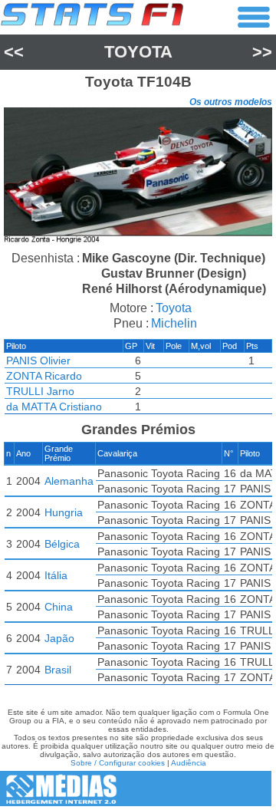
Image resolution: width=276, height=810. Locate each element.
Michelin (174, 323)
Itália (55, 575)
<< (14, 51)
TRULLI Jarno (40, 391)
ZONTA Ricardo (44, 376)
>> (262, 51)
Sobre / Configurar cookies (118, 763)
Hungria (63, 512)
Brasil (57, 669)
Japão (59, 638)
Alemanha (69, 481)
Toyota (138, 51)
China (58, 607)
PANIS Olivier (38, 360)
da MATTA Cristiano (54, 406)
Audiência (188, 763)
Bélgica (62, 544)
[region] (138, 177)
